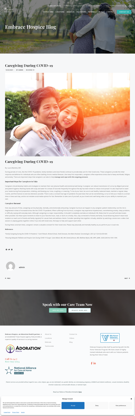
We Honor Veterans (95, 5)
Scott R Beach (42, 234)
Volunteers (81, 12)
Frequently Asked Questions (74, 5)
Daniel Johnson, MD (72, 238)
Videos (71, 338)
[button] (131, 399)
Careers (110, 12)
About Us (70, 12)
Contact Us (124, 12)
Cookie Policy (7, 412)
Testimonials (49, 346)
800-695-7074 (12, 361)
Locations (60, 12)
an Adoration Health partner (29, 334)
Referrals (92, 12)
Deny (97, 405)
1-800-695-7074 (54, 6)
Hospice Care (48, 12)
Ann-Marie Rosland (74, 234)
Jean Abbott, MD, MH (59, 238)
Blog (101, 12)
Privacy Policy (15, 412)
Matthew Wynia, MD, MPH (88, 238)
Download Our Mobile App (115, 5)
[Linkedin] (94, 363)
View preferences (121, 405)
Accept (73, 405)
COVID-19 (31, 70)
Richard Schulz (52, 234)
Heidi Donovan (62, 234)
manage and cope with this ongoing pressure (71, 177)
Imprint (23, 412)
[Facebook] (92, 363)
